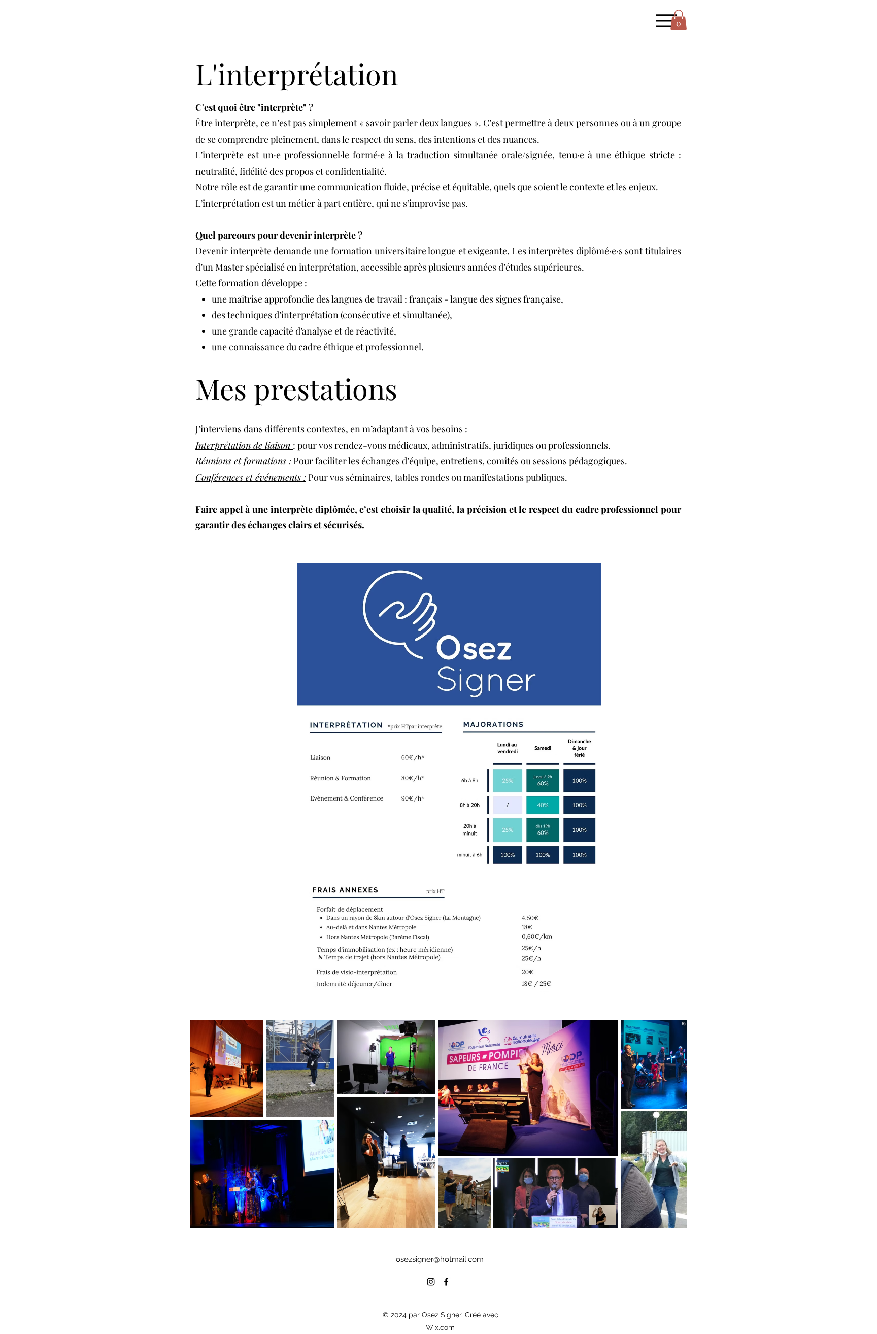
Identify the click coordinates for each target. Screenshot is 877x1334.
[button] (678, 20)
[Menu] (666, 20)
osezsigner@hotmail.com (440, 1259)
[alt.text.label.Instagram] (431, 1282)
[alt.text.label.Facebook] (446, 1282)
